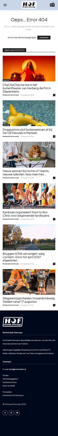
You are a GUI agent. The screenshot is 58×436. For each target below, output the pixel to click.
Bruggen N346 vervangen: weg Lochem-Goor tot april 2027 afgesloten (24, 257)
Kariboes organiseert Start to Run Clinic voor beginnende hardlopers (26, 213)
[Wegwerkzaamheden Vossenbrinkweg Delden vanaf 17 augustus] (29, 282)
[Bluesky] (17, 412)
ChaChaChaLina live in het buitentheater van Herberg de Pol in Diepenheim (27, 88)
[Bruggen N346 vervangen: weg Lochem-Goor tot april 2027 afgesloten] (29, 237)
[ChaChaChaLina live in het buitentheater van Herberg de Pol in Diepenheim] (29, 68)
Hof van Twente (9, 249)
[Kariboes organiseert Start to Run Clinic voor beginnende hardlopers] (29, 196)
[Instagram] (11, 412)
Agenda (6, 80)
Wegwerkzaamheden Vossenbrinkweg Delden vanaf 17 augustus (29, 299)
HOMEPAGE (43, 37)
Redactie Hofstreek (11, 95)
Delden (6, 293)
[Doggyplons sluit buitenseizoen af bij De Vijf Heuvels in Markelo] (29, 113)
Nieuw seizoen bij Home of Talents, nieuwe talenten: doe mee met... (26, 172)
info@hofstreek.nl (17, 369)
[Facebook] (5, 412)
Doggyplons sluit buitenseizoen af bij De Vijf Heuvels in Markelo (27, 131)
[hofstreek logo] (29, 5)
